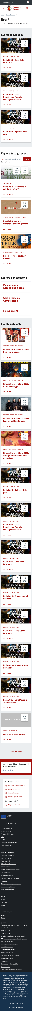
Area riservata (5, 967)
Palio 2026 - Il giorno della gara (15, 133)
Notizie (3, 899)
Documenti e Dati (6, 845)
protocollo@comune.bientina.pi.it (15, 936)
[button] (8, 2)
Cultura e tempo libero (8, 887)
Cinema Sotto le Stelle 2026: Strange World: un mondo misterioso (16, 455)
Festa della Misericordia (14, 734)
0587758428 (7, 933)
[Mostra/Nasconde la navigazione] (3, 8)
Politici (3, 840)
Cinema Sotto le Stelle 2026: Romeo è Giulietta (16, 350)
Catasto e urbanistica (7, 855)
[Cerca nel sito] (27, 8)
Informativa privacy (7, 958)
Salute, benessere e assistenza (10, 870)
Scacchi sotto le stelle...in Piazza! (14, 257)
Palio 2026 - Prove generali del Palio (15, 597)
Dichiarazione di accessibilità (9, 964)
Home (2, 15)
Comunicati (4, 902)
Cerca (27, 159)
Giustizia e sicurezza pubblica (10, 878)
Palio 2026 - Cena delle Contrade (13, 61)
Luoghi (3, 915)
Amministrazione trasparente (10, 955)
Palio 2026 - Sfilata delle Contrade (14, 632)
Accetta (17, 1007)
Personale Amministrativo (9, 842)
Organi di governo (6, 831)
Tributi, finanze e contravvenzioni (11, 884)
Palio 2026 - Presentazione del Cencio (15, 666)
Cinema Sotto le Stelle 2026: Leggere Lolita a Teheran (16, 419)
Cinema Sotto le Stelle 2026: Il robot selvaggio (16, 385)
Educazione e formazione (8, 864)
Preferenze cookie (10, 995)
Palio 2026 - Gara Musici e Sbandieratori (15, 701)
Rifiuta (17, 1003)
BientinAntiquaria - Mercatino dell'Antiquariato (15, 222)
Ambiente (4, 881)
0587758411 (7, 930)
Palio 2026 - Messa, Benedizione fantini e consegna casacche (12, 97)
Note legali (4, 961)
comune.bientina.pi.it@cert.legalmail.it (15, 939)
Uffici (2, 837)
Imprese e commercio (7, 890)
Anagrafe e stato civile (8, 858)
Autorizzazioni (5, 861)
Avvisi (3, 905)
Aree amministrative (7, 834)
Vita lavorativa (5, 872)
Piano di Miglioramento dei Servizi (11, 970)
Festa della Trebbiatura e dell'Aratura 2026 (14, 188)
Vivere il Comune (10, 15)
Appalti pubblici (5, 867)
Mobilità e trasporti (7, 875)
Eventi (3, 918)
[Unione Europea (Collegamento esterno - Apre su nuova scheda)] (16, 817)
